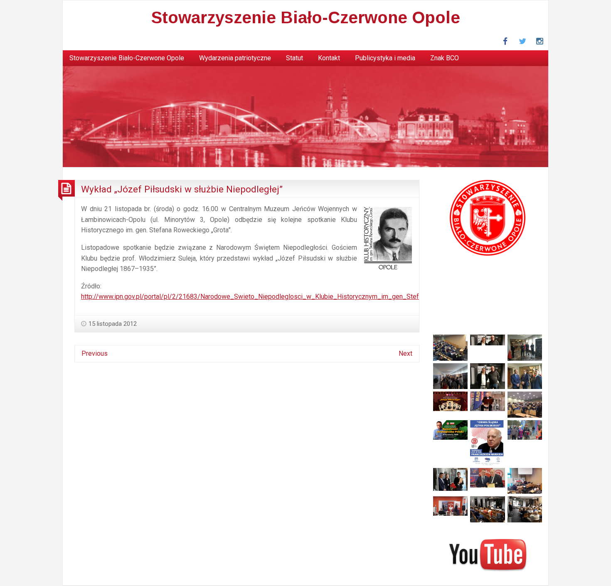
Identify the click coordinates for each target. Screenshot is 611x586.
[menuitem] (127, 58)
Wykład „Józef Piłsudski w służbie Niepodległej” (182, 189)
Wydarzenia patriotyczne (235, 58)
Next (405, 353)
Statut (294, 58)
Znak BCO (444, 58)
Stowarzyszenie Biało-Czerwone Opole (305, 17)
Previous (94, 353)
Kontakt (329, 58)
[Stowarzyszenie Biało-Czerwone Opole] (305, 116)
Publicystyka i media (385, 58)
